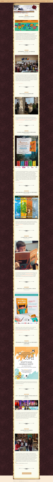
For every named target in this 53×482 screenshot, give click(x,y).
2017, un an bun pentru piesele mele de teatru (26, 396)
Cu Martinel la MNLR (26, 237)
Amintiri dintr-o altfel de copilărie (27, 1)
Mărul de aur (37, 1)
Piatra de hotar (13, 1)
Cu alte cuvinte (29, 119)
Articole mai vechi (26, 473)
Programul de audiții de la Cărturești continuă (26, 343)
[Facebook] (1, 1)
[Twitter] (2, 1)
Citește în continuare (19, 41)
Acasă (8, 1)
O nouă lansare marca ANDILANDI (26, 132)
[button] (26, 8)
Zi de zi (18, 1)
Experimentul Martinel (29, 273)
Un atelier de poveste (26, 430)
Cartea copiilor (34, 120)
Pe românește (43, 1)
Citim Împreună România (22, 119)
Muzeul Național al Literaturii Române (27, 275)
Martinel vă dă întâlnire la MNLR (26, 288)
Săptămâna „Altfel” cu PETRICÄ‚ (26, 51)
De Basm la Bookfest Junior (26, 16)
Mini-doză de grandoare (26, 93)
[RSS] (3, 1)
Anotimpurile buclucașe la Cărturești (26, 192)
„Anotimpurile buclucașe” (19, 224)
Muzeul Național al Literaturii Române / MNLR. (23, 330)
